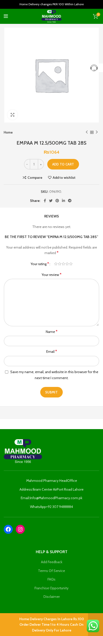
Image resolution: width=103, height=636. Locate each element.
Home (8, 132)
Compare (35, 177)
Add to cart (63, 164)
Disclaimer (52, 596)
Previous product (86, 132)
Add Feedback (51, 562)
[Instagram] (20, 529)
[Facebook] (8, 529)
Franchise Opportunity (51, 588)
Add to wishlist (64, 177)
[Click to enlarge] (13, 115)
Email (51, 351)
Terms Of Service (51, 570)
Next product (96, 132)
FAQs (52, 579)
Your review (52, 274)
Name (52, 331)
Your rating (39, 263)
